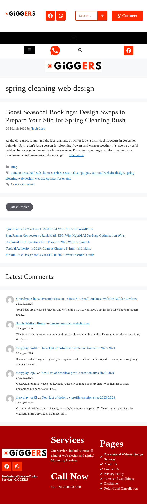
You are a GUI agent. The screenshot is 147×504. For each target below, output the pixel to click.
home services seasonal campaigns (66, 173)
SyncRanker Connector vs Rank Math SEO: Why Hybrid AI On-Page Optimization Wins (65, 235)
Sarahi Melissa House (31, 323)
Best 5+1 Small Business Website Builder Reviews (103, 298)
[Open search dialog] (80, 50)
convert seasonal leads (26, 173)
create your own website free (70, 323)
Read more (76, 155)
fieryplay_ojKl (26, 373)
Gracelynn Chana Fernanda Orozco (40, 298)
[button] (73, 37)
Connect (129, 15)
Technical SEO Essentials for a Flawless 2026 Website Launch (48, 242)
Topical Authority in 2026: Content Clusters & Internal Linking (48, 248)
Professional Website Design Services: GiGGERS (20, 478)
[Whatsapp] (61, 16)
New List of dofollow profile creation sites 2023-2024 (78, 348)
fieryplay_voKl (26, 348)
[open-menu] (29, 50)
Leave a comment (23, 184)
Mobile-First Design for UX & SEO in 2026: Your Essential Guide (50, 255)
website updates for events (53, 178)
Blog (14, 167)
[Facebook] (50, 16)
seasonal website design (108, 173)
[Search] (102, 15)
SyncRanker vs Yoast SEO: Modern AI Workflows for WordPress (49, 229)
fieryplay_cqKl (26, 397)
